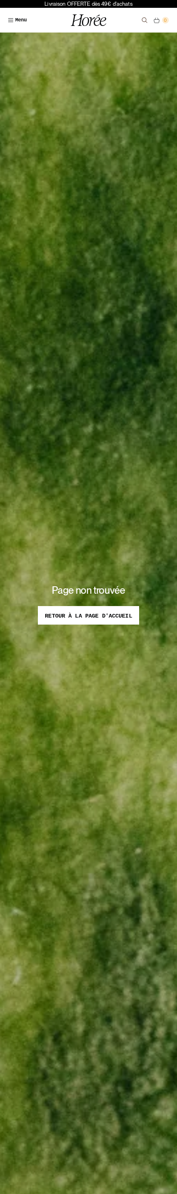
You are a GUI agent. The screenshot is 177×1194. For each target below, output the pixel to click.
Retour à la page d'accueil (88, 616)
